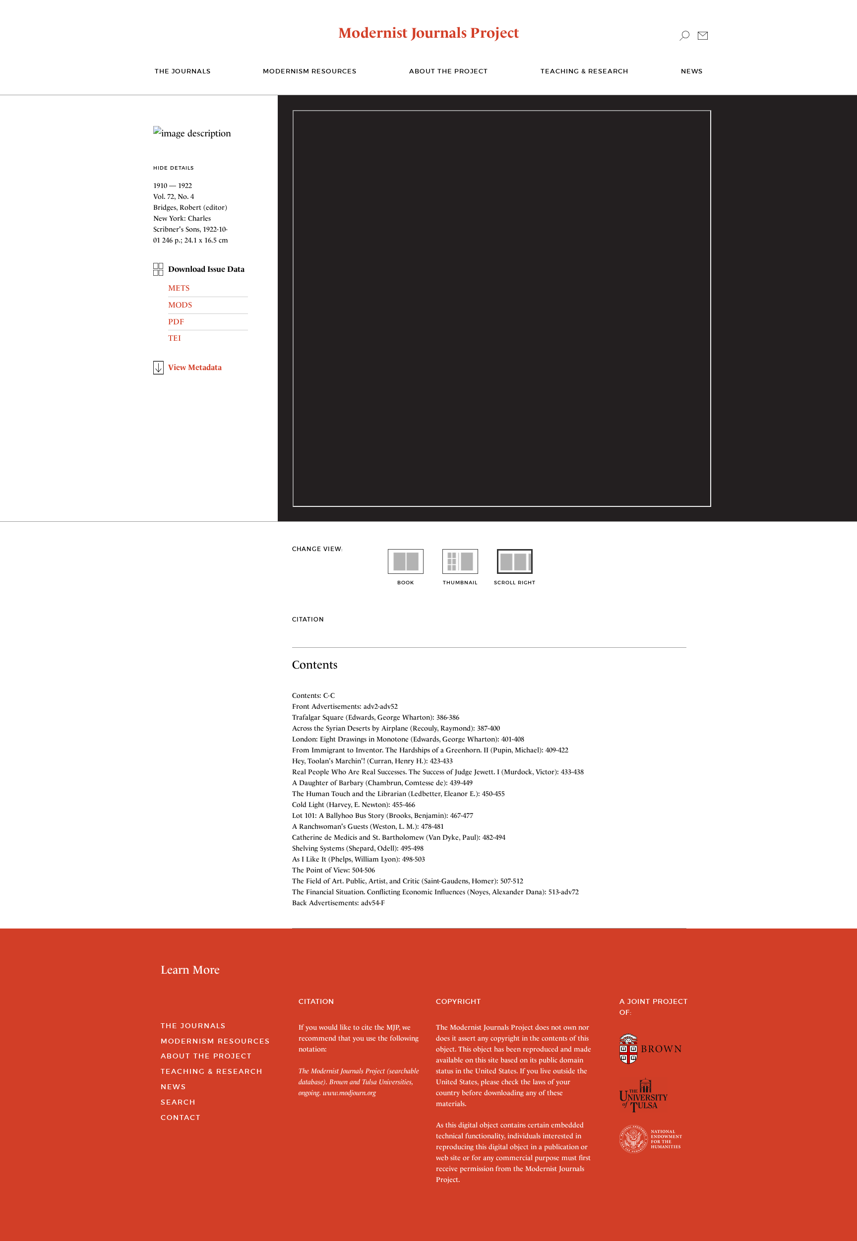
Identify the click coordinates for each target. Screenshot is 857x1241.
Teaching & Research (584, 71)
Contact (181, 1117)
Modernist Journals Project (428, 32)
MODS (180, 305)
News (692, 71)
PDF (176, 321)
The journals (183, 71)
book (405, 582)
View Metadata (195, 367)
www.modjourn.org (349, 1093)
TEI (174, 338)
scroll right (515, 582)
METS (178, 288)
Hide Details (173, 168)
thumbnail (460, 582)
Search (178, 1102)
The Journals (193, 1025)
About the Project (448, 71)
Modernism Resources (310, 71)
